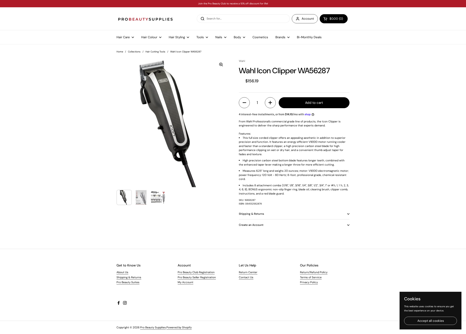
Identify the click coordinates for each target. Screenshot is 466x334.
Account (308, 19)
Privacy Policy (309, 282)
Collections (134, 51)
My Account (185, 282)
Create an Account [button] (251, 225)
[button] (334, 18)
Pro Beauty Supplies (153, 327)
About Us (122, 272)
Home (119, 51)
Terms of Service (311, 277)
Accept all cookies (430, 321)
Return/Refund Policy (313, 272)
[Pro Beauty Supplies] (145, 19)
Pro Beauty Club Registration (196, 272)
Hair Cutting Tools (155, 51)
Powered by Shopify (179, 327)
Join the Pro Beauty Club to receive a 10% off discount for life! (233, 3)
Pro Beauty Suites (127, 282)
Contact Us (246, 277)
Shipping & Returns (128, 277)
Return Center (248, 272)
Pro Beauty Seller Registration (197, 277)
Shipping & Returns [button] (251, 214)
